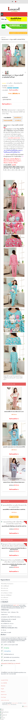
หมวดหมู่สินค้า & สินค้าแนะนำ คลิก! (17, 33)
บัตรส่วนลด (4, 694)
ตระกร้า (1, 716)
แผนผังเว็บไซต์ (4, 680)
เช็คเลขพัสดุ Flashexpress (7, 583)
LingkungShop (15, 703)
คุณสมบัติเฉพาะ (17, 117)
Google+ (24, 703)
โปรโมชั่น (3, 697)
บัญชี (2, 688)
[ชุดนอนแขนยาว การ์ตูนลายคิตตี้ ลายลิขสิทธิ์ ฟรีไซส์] (14, 55)
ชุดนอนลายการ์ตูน (7, 112)
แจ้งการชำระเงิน (5, 700)
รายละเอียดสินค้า (7, 117)
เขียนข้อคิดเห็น (18, 83)
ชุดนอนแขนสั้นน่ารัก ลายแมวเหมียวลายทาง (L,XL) (14, 411)
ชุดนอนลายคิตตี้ (17, 112)
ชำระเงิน (2, 719)
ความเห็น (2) (18, 120)
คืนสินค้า (3, 686)
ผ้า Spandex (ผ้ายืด (16, 137)
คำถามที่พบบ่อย (4, 597)
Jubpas (9, 704)
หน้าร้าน (1, 710)
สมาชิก (1, 713)
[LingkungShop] (14, 9)
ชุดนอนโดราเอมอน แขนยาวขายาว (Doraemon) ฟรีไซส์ (14, 446)
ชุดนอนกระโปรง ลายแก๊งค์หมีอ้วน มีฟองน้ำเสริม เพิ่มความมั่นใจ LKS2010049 (14, 565)
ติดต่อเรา (3, 691)
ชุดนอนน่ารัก (21, 110)
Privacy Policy (4, 599)
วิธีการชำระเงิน (4, 588)
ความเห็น (9, 83)
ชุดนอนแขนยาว (12, 110)
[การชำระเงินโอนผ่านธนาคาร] (24, 706)
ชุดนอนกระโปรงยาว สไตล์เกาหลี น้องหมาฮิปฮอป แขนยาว (14, 482)
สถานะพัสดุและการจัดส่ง (6, 592)
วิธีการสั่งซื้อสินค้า (5, 586)
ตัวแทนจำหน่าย (4, 590)
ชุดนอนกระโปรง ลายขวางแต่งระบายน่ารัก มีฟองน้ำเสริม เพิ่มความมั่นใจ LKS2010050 (14, 549)
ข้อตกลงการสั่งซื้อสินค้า (6, 595)
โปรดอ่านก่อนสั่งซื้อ (8, 120)
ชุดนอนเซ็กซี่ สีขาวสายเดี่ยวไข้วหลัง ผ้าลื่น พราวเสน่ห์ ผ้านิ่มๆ (14, 509)
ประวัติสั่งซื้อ (4, 683)
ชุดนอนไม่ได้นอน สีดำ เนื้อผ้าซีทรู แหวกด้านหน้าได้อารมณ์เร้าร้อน (14, 526)
